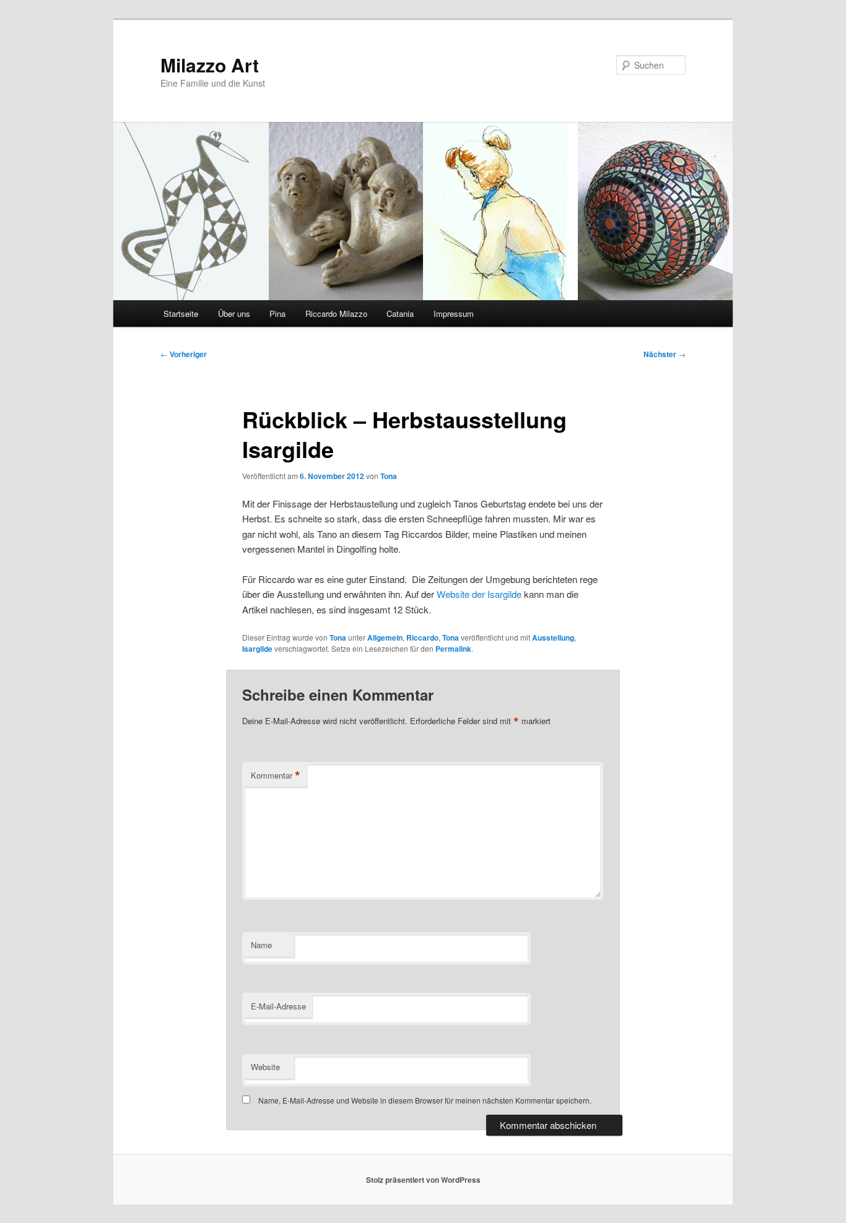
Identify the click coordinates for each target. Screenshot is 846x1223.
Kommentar (275, 775)
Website (265, 1067)
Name (261, 945)
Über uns (234, 313)
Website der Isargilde (480, 593)
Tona (388, 476)
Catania (400, 313)
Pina (277, 313)
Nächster (664, 354)
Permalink (453, 648)
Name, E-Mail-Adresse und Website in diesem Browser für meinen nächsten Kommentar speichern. (424, 1100)
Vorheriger (183, 354)
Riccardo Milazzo (336, 313)
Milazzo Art (209, 64)
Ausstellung (553, 637)
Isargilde (257, 648)
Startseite (181, 313)
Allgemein (385, 637)
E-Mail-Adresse (278, 1006)
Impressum (454, 313)
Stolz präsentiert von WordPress (423, 1179)
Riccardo (422, 637)
